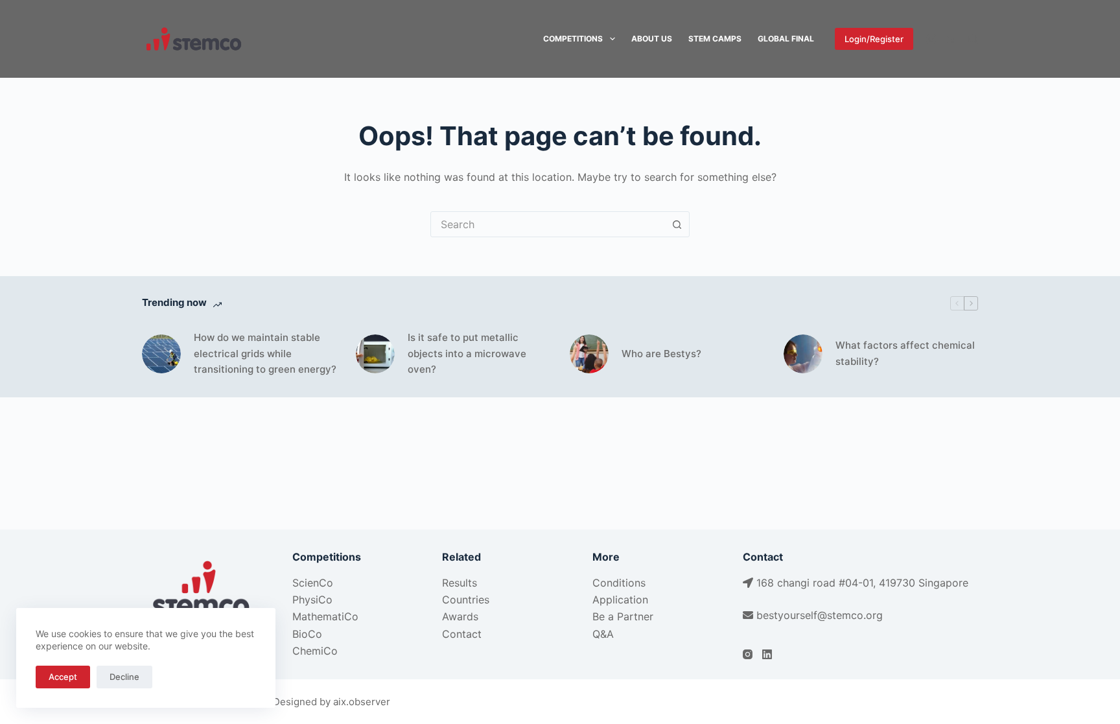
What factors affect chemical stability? (905, 353)
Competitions (573, 38)
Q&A (603, 633)
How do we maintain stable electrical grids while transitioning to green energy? (265, 353)
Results (459, 582)
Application (620, 599)
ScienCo (312, 582)
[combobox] (547, 224)
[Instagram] (931, 39)
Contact (462, 633)
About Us (651, 38)
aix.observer (361, 701)
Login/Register (874, 39)
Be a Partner (622, 616)
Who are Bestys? (661, 353)
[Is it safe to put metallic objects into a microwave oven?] (375, 353)
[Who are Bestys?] (589, 353)
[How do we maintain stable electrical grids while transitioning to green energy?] (161, 353)
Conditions (619, 582)
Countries (465, 599)
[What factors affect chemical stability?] (803, 353)
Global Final (786, 38)
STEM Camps (714, 38)
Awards (460, 616)
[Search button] (676, 224)
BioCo (307, 633)
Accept (63, 676)
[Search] (973, 39)
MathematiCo (325, 616)
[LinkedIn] (950, 39)
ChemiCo (315, 650)
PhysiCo (312, 599)
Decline (124, 676)
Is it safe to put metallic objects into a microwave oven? (467, 353)
